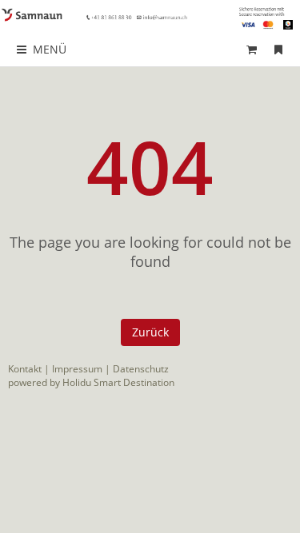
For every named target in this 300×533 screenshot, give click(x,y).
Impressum (77, 369)
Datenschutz (141, 369)
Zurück (150, 332)
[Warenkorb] (252, 49)
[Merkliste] (278, 49)
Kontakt (25, 369)
